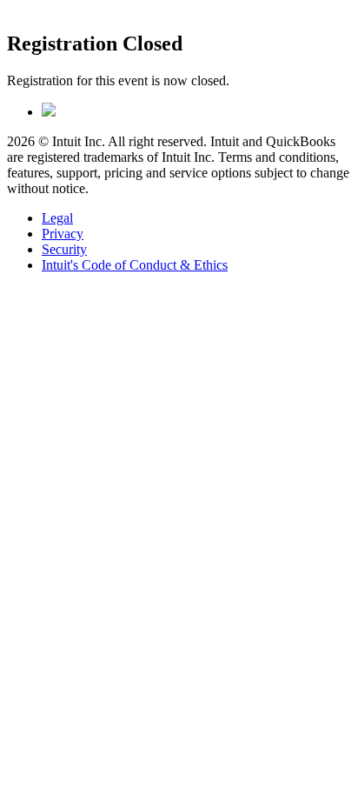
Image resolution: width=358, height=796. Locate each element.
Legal (57, 218)
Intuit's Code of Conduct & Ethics (135, 265)
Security (64, 249)
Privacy (62, 233)
